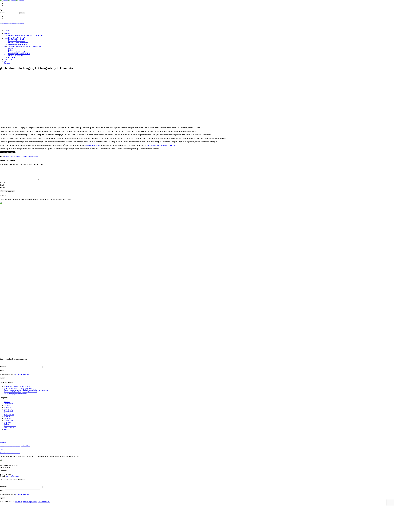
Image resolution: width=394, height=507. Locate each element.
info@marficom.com (12, 476)
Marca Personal (9, 415)
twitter (37, 156)
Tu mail (2, 370)
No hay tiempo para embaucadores (15, 394)
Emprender (7, 407)
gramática (7, 156)
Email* (2, 185)
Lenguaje (19, 156)
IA (5, 413)
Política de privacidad (30, 502)
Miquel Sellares (9, 420)
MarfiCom (7, 416)
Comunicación (9, 404)
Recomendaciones (10, 426)
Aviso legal (18, 502)
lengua (13, 156)
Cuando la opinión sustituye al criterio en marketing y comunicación (26, 390)
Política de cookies (44, 502)
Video (6, 429)
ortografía (32, 156)
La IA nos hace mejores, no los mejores (17, 386)
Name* (2, 183)
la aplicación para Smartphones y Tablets (161, 145)
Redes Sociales (9, 428)
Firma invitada (8, 411)
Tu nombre (3, 367)
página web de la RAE (91, 145)
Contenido (20, 73)
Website (2, 187)
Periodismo (7, 422)
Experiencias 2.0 (9, 409)
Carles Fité (30, 73)
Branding (7, 402)
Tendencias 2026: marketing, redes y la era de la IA (20, 392)
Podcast (6, 424)
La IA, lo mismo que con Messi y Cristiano (18, 388)
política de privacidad (22, 374)
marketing (7, 418)
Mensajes (25, 156)
